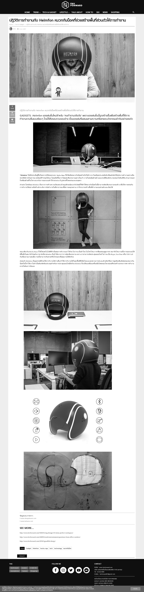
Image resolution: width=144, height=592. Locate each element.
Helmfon (36, 548)
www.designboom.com (28, 518)
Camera (24, 571)
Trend (36, 12)
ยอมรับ (135, 589)
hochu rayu (44, 548)
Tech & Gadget (49, 12)
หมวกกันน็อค (67, 548)
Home (27, 12)
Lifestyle (64, 12)
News (105, 12)
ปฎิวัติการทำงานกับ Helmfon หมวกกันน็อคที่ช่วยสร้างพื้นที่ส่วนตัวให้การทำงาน (47, 25)
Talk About (77, 12)
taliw (14, 29)
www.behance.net (27, 521)
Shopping (115, 12)
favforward (14, 568)
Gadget (28, 548)
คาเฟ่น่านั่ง (33, 568)
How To (89, 12)
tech (51, 548)
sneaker (24, 568)
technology (58, 548)
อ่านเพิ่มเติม (56, 590)
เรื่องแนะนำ (22, 556)
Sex (97, 12)
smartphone (15, 571)
